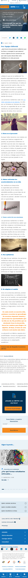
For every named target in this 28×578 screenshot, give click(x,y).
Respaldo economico (9, 386)
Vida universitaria (8, 16)
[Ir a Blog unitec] (26, 549)
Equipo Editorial (11, 46)
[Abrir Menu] (24, 7)
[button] (3, 489)
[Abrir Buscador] (23, 6)
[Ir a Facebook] (2, 549)
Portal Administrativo (20, 569)
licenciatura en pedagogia (11, 469)
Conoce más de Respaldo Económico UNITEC (13, 348)
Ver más (3, 480)
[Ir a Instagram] (12, 550)
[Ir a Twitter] (7, 549)
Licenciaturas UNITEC (8, 384)
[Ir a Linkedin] (21, 549)
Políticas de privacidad (20, 566)
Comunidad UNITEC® (8, 569)
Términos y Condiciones (7, 566)
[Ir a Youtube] (16, 549)
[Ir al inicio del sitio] (15, 6)
